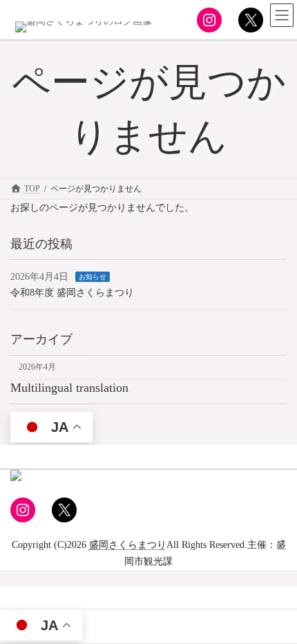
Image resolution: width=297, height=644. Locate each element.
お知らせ (92, 277)
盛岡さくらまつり (127, 545)
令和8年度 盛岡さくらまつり (72, 292)
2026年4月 (37, 367)
